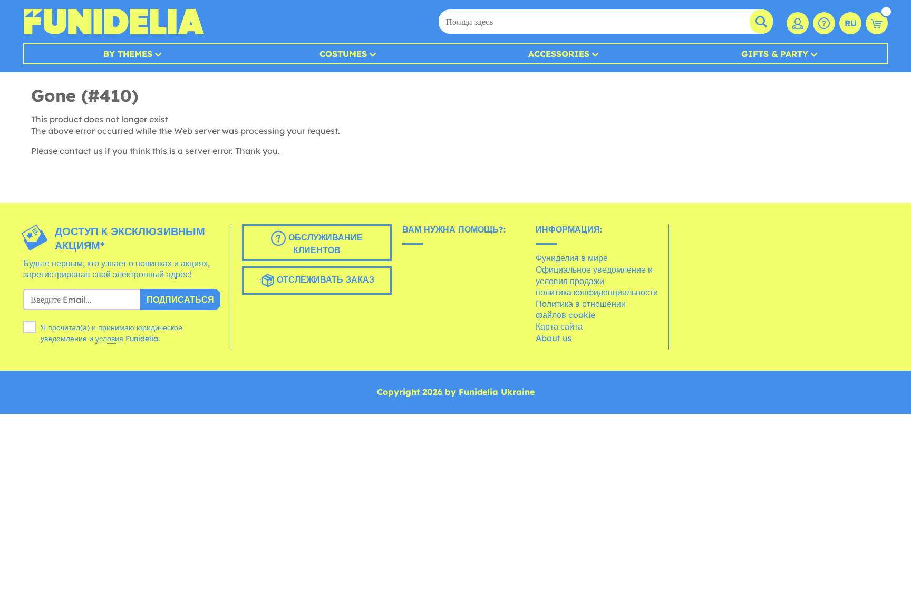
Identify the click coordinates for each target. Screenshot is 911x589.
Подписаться (180, 299)
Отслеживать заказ (324, 279)
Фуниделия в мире (572, 258)
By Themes (127, 54)
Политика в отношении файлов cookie (581, 309)
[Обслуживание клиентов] (824, 23)
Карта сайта (559, 326)
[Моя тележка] (877, 23)
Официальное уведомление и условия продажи (594, 275)
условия (109, 338)
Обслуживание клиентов (324, 243)
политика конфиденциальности (597, 292)
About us (554, 338)
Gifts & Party (774, 54)
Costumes (343, 54)
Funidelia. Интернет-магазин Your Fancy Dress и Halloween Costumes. (113, 21)
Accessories (558, 54)
